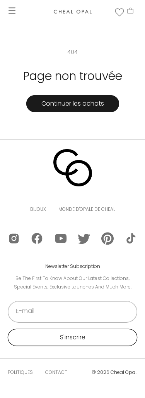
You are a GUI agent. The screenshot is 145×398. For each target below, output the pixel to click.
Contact (56, 372)
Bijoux (38, 209)
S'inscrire (72, 337)
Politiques (20, 372)
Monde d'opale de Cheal (86, 209)
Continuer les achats (72, 103)
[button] (12, 10)
